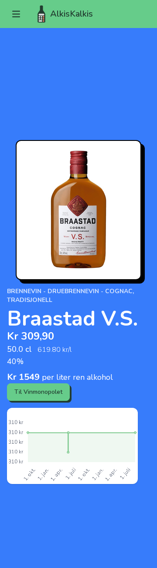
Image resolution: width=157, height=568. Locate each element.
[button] (16, 14)
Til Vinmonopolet (38, 392)
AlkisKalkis (71, 14)
